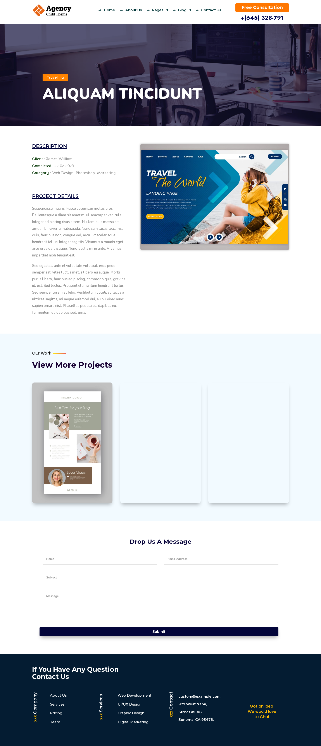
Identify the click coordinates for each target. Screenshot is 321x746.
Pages (158, 10)
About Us (133, 10)
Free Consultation (262, 7)
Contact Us (211, 10)
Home (109, 10)
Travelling (55, 77)
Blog (182, 10)
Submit (158, 632)
